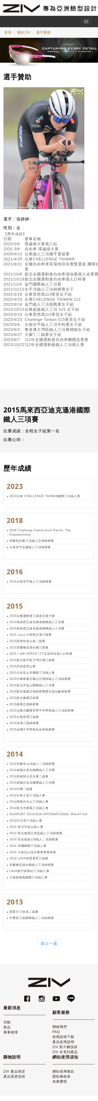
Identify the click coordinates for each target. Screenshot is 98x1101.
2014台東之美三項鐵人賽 (27, 795)
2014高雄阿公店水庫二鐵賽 (29, 776)
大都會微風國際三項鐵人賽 (28, 877)
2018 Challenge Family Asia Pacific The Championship (40, 532)
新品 (7, 1027)
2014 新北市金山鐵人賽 (26, 826)
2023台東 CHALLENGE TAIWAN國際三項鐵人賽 (44, 496)
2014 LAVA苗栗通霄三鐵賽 (28, 858)
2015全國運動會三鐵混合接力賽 (32, 616)
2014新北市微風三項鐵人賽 (29, 808)
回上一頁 (49, 943)
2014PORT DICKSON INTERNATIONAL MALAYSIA (48, 814)
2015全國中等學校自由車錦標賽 (32, 729)
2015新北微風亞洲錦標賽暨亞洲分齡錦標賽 (40, 691)
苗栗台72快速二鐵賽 (24, 911)
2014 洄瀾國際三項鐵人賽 (27, 846)
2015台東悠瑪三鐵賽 (24, 717)
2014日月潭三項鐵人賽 (25, 820)
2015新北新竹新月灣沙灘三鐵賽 (32, 660)
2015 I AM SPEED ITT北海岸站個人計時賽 (40, 653)
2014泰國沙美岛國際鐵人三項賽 (32, 770)
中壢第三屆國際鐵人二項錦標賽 (31, 918)
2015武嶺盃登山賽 (22, 666)
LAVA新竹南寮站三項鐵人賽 (29, 871)
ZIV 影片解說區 (65, 1047)
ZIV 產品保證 (14, 1071)
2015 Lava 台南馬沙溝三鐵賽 (30, 634)
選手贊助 (43, 32)
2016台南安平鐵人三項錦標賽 (30, 581)
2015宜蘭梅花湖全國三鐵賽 (29, 647)
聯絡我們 (59, 1027)
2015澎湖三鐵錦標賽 (24, 723)
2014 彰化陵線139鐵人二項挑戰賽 (33, 839)
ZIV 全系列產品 (65, 1052)
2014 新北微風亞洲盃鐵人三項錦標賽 (35, 833)
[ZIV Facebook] (28, 996)
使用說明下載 (63, 1037)
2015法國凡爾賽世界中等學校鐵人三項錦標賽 (41, 710)
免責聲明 (59, 1081)
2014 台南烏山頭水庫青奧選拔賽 (32, 852)
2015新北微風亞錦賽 (24, 698)
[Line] (70, 996)
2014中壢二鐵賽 (21, 789)
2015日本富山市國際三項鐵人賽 (32, 672)
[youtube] (57, 996)
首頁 (8, 32)
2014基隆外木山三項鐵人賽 (29, 801)
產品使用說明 (63, 1042)
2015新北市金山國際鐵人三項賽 (32, 685)
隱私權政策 (61, 1076)
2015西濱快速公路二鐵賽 (27, 641)
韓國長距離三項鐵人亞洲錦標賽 (31, 540)
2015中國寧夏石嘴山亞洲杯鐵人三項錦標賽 (40, 679)
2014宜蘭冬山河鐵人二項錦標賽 (32, 764)
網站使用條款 (63, 1071)
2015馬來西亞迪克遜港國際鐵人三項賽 (36, 622)
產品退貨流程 (14, 1076)
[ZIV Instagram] (41, 996)
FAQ (56, 1032)
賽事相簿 (10, 1032)
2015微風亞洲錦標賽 (24, 704)
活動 (7, 1022)
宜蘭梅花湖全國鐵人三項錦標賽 (31, 865)
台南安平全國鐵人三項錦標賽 (30, 547)
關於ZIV (24, 32)
